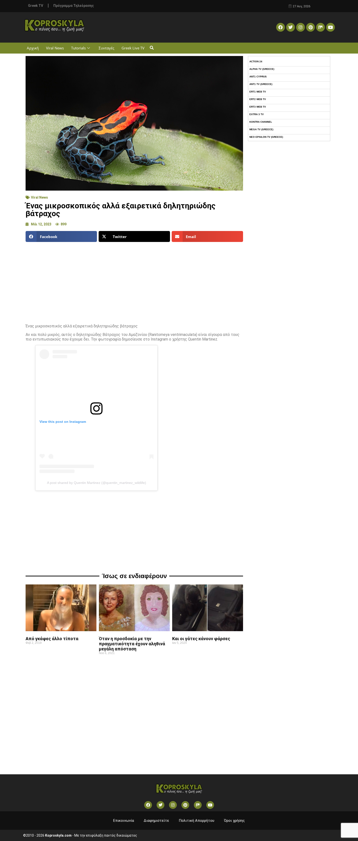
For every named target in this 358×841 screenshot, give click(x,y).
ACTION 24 (255, 61)
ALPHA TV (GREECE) (261, 69)
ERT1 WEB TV (257, 91)
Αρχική (33, 48)
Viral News (55, 48)
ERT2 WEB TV (257, 99)
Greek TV (35, 6)
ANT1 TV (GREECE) (260, 84)
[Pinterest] (310, 27)
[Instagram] (300, 27)
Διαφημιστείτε (156, 820)
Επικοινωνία (123, 820)
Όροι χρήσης (234, 820)
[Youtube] (330, 27)
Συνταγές (106, 48)
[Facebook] (280, 27)
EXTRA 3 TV (256, 114)
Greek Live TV (133, 48)
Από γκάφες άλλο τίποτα (52, 638)
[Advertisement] (134, 281)
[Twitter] (290, 27)
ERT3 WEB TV (257, 106)
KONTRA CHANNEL (260, 121)
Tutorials (78, 48)
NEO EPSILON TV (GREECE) (266, 137)
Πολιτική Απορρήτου (196, 820)
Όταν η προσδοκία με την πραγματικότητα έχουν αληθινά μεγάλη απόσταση (132, 643)
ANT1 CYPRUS (258, 76)
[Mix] (320, 27)
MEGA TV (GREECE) (261, 129)
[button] (151, 48)
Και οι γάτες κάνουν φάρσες (201, 638)
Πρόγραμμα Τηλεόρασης (73, 6)
